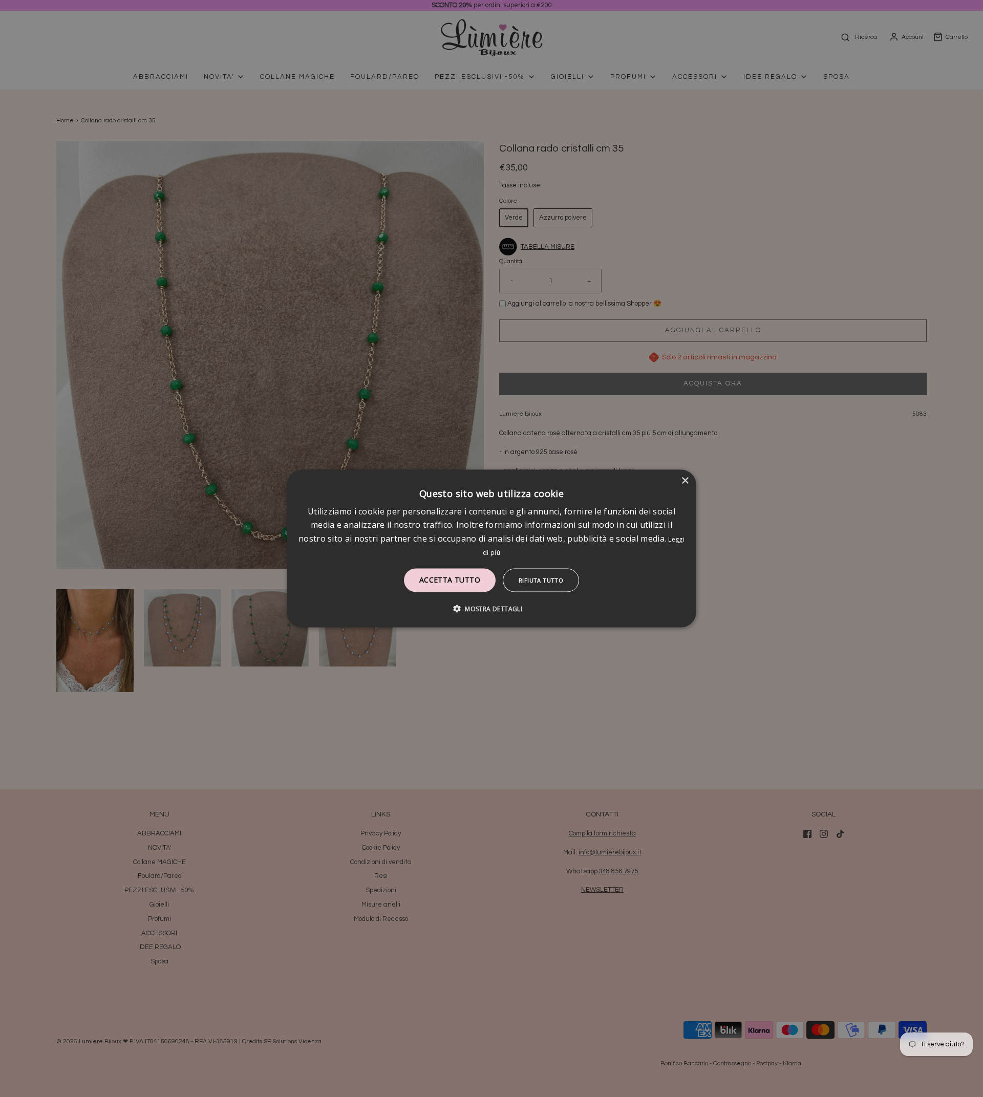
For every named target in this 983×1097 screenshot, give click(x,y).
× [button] (685, 480)
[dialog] (491, 548)
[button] (491, 609)
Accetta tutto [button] (449, 580)
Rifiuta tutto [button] (541, 580)
